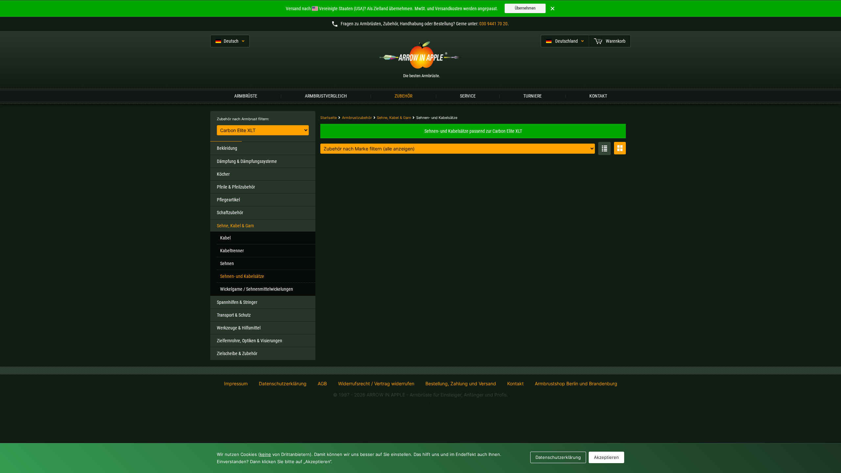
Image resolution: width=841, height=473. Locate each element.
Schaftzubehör (230, 212)
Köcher (223, 174)
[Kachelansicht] (620, 148)
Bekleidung (227, 148)
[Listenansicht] (604, 148)
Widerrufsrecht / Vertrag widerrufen (376, 383)
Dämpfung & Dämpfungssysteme (247, 161)
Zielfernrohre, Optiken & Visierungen (249, 340)
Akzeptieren (606, 457)
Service (468, 96)
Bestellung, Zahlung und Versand (460, 383)
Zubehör (403, 96)
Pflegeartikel (228, 199)
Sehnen (227, 263)
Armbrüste (245, 96)
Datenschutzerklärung (283, 383)
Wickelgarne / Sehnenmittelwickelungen (256, 289)
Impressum (236, 383)
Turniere (532, 96)
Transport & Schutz (234, 315)
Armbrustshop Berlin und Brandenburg (576, 383)
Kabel (225, 237)
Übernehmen (525, 8)
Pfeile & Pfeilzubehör (236, 187)
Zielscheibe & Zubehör (237, 353)
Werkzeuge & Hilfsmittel (239, 327)
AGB (322, 383)
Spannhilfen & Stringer (237, 302)
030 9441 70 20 (493, 23)
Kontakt (598, 96)
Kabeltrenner (232, 250)
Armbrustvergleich (326, 96)
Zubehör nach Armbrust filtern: (243, 119)
